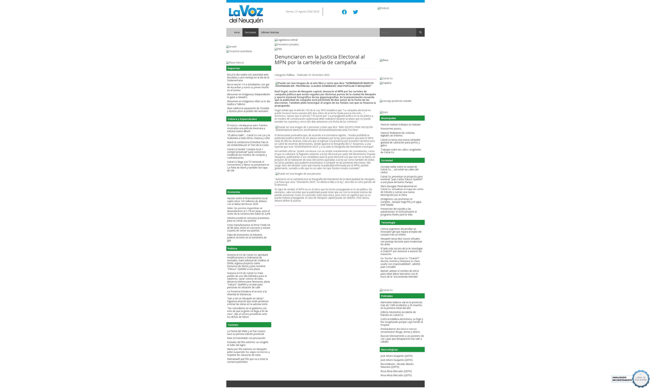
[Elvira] (402, 60)
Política (290, 75)
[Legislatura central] (325, 40)
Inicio (237, 32)
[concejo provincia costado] (402, 101)
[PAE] (325, 49)
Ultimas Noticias (270, 32)
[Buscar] (420, 32)
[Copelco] (402, 83)
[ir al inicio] (246, 14)
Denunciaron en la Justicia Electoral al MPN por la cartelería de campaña (320, 59)
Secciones (250, 32)
